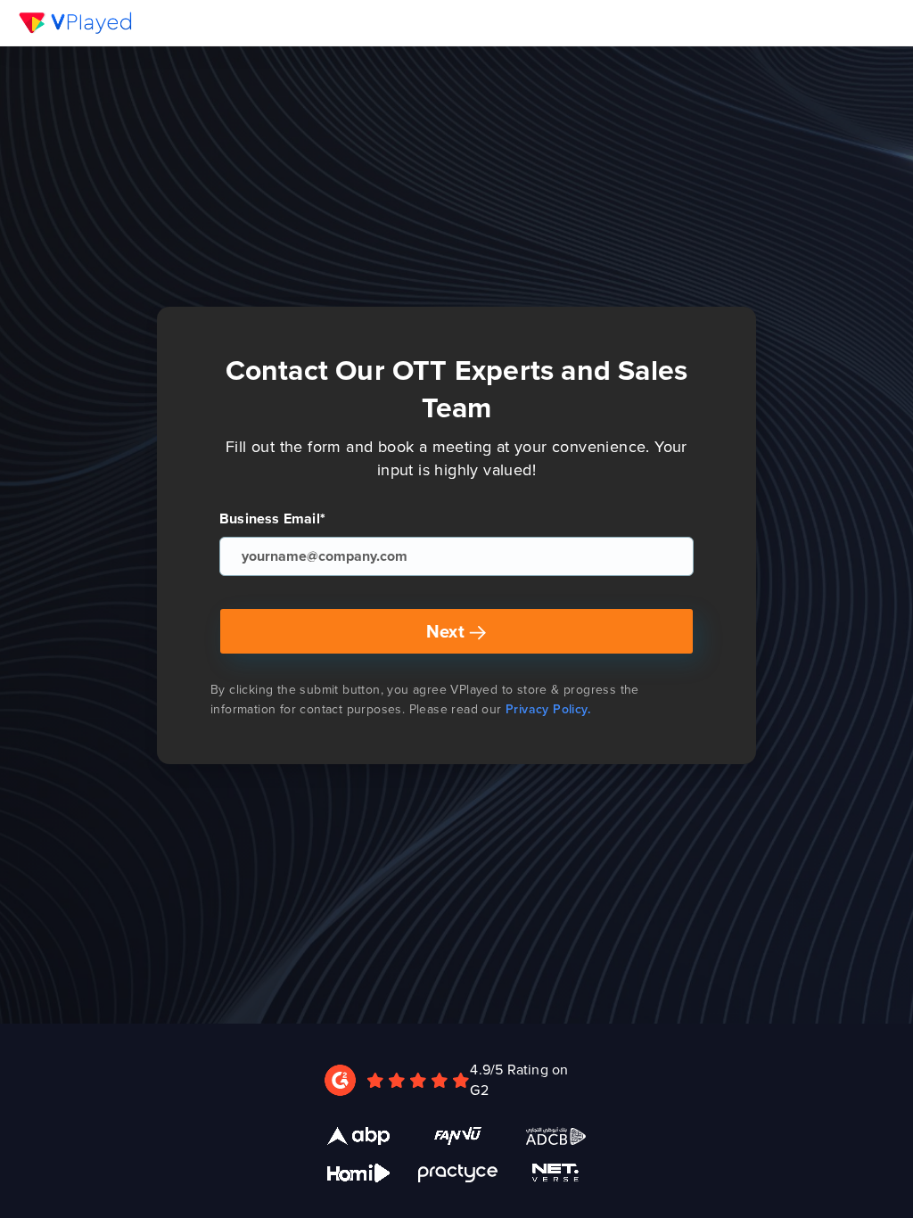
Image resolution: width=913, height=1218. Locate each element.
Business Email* (272, 519)
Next (447, 631)
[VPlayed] (76, 23)
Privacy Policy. (548, 709)
